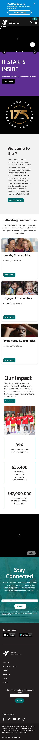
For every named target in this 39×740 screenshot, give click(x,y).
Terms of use (16, 737)
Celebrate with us (15, 200)
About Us (6, 662)
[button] (4, 51)
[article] (19, 8)
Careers (5, 670)
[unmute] (30, 553)
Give (35, 19)
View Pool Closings (19, 12)
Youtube (14, 719)
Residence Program (9, 666)
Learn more (9, 275)
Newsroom (6, 674)
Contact (5, 682)
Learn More (8, 89)
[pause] (32, 553)
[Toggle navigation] (30, 22)
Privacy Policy (6, 737)
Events (5, 678)
